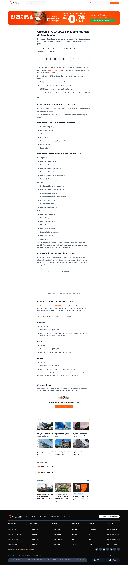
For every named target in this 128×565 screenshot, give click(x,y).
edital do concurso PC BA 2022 (50, 306)
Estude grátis (114, 3)
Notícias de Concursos (47, 27)
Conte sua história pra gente (26, 549)
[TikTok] (114, 549)
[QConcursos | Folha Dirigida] (16, 3)
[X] (100, 549)
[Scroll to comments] (38, 59)
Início (38, 27)
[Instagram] (107, 549)
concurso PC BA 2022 (54, 70)
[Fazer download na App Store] (113, 560)
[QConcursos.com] (15, 516)
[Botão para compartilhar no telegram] (51, 59)
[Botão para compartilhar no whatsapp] (46, 59)
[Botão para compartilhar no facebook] (55, 59)
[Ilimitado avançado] (64, 18)
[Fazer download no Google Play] (98, 560)
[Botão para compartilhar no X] (59, 59)
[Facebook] (96, 549)
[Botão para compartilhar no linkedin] (63, 59)
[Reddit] (111, 549)
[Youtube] (104, 549)
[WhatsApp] (118, 549)
